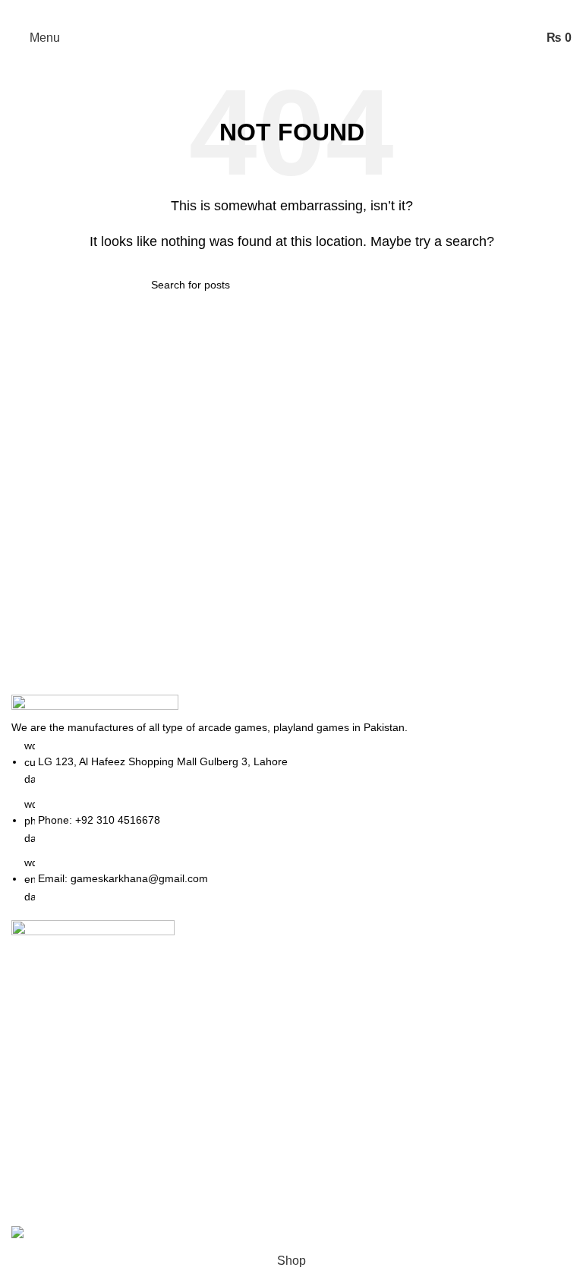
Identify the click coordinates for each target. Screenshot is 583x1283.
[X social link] (272, 11)
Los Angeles (433, 1045)
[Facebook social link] (252, 11)
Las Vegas (428, 1101)
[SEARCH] (425, 284)
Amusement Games (259, 1101)
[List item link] (291, 821)
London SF (430, 988)
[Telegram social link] (331, 11)
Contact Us (236, 1045)
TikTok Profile (242, 1016)
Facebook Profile (252, 988)
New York (426, 960)
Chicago (423, 1073)
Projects (228, 1073)
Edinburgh (428, 1016)
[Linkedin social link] (311, 11)
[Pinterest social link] (291, 11)
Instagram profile (250, 960)
